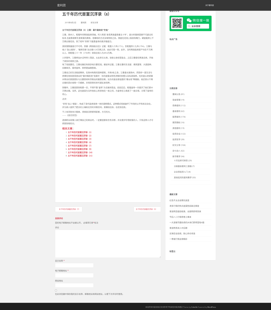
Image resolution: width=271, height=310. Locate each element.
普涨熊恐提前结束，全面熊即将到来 (185, 211)
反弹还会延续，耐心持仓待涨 (182, 233)
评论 (57, 227)
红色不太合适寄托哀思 (179, 200)
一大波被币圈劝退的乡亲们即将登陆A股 (187, 222)
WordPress (211, 307)
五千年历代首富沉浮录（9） (80, 149)
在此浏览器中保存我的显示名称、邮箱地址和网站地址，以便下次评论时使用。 (89, 294)
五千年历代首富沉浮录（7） (80, 146)
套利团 (61, 5)
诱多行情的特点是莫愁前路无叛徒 (184, 205)
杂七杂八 (176, 150)
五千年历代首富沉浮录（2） (80, 136)
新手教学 (176, 156)
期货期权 (176, 122)
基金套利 (176, 111)
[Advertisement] (83, 177)
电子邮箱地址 (62, 270)
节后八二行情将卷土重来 (180, 217)
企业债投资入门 (181, 171)
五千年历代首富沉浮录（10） (81, 152)
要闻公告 (176, 94)
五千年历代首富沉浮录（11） (81, 156)
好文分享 (94, 22)
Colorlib (194, 307)
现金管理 (176, 99)
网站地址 (59, 280)
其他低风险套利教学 (183, 177)
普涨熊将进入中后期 (178, 228)
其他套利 (176, 128)
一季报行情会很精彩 (178, 239)
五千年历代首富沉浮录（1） (80, 132)
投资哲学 (176, 139)
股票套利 (176, 116)
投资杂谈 (176, 133)
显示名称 (60, 260)
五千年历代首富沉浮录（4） (80, 142)
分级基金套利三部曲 (183, 166)
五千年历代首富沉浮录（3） (80, 139)
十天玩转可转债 (181, 160)
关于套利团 (209, 5)
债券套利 (176, 105)
